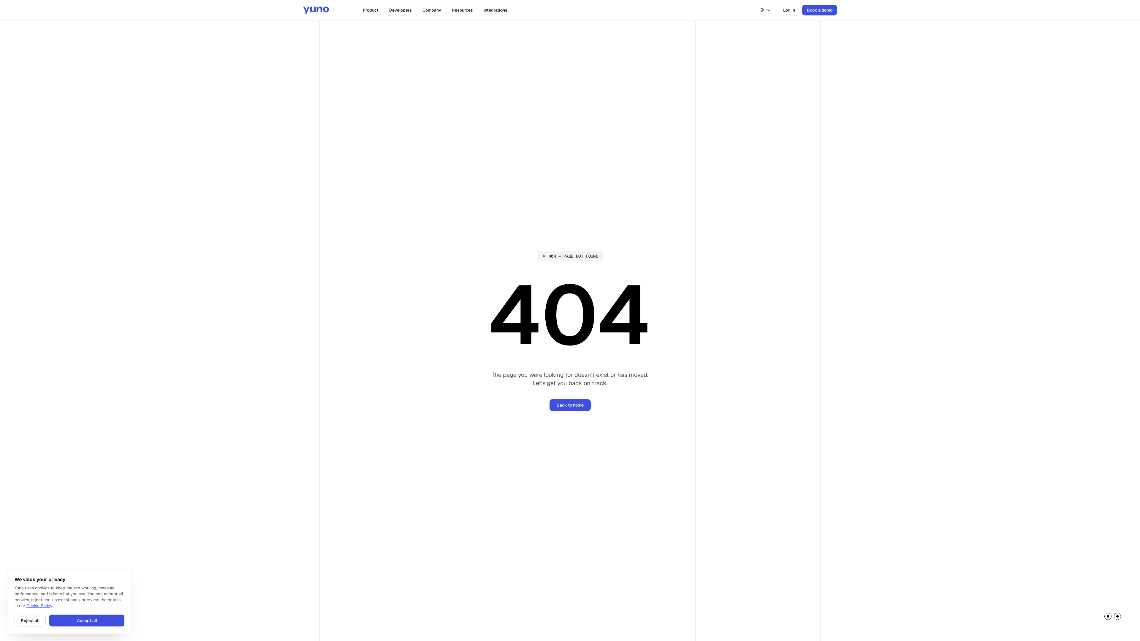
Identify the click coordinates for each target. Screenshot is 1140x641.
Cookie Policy (39, 605)
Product (371, 10)
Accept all (87, 620)
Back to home (570, 405)
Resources (462, 10)
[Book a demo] (1112, 617)
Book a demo (819, 10)
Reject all (30, 620)
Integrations (495, 10)
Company (431, 10)
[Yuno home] (316, 10)
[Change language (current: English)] (765, 10)
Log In (789, 10)
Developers (400, 10)
